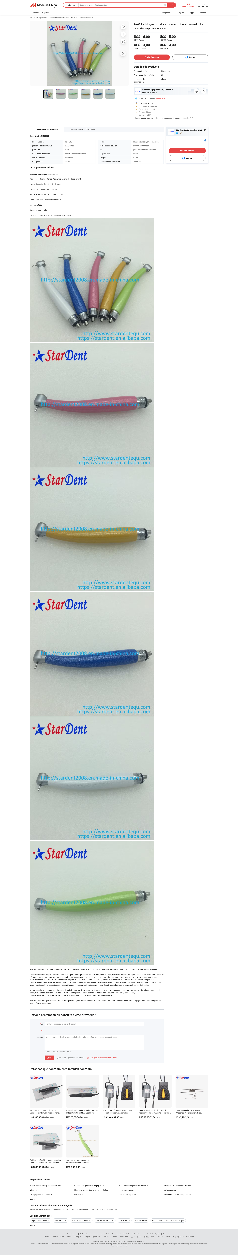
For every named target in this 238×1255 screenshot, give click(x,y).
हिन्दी (152, 1237)
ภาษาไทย (160, 1237)
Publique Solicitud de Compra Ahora (102, 1058)
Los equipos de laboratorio (40, 1194)
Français (87, 1237)
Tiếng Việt (175, 1237)
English (61, 1237)
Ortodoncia (78, 1194)
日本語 (146, 1237)
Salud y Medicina (41, 18)
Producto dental (141, 1220)
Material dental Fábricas (81, 1220)
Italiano (106, 1237)
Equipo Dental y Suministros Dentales (62, 18)
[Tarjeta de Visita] (205, 140)
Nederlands (124, 1237)
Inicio (31, 18)
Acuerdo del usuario (97, 1234)
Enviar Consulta (152, 57)
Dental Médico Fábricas (105, 1220)
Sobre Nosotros (72, 1234)
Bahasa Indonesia (188, 1237)
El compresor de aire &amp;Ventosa (177, 1194)
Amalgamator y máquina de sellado (177, 1185)
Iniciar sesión (203, 6)
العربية (132, 1237)
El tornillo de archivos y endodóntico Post (45, 1185)
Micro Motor (34, 1190)
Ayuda (181, 13)
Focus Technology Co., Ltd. (114, 1241)
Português (77, 1237)
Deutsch (115, 1237)
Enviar (49, 1057)
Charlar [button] (192, 57)
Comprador (166, 13)
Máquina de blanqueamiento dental (132, 1185)
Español (69, 1237)
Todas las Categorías (41, 13)
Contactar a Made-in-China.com (134, 1234)
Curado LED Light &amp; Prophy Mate (89, 1185)
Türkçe (167, 1237)
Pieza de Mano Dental (85, 18)
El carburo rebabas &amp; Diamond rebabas (91, 1190)
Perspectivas (167, 1234)
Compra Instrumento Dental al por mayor (168, 1220)
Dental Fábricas (61, 1220)
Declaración (84, 1234)
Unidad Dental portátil (127, 1194)
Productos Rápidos (153, 1234)
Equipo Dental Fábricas (40, 1220)
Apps (192, 13)
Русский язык (97, 1237)
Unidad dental (124, 1220)
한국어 (139, 1237)
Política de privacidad (113, 1234)
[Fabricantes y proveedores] (43, 5)
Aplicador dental (170, 1190)
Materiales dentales (126, 1190)
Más (31, 1225)
